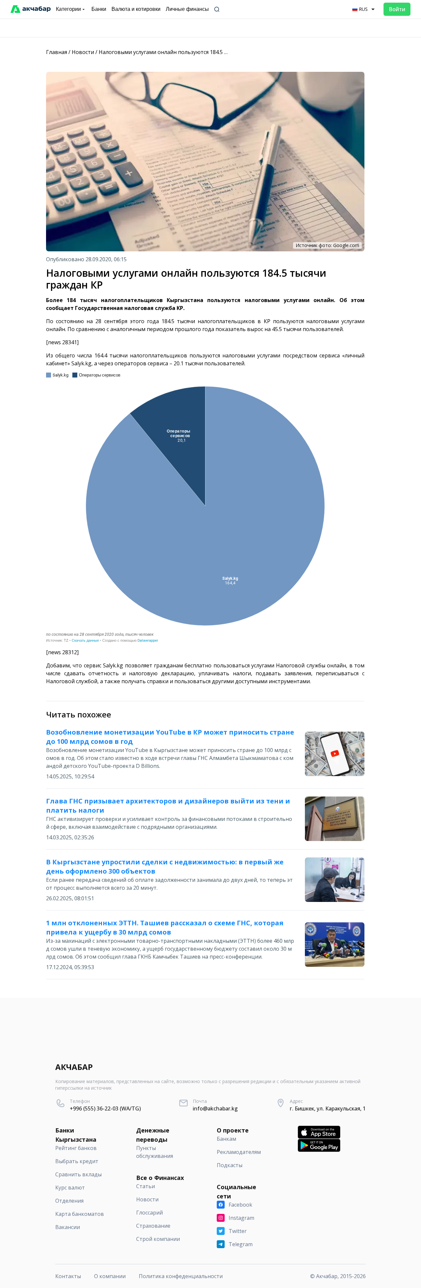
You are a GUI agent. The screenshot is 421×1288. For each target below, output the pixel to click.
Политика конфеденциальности (181, 1276)
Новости (83, 52)
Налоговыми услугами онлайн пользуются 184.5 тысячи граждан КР (186, 52)
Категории (68, 9)
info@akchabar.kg (215, 1108)
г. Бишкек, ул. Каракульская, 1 (328, 1108)
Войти (397, 9)
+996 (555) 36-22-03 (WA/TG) (105, 1108)
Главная (56, 52)
